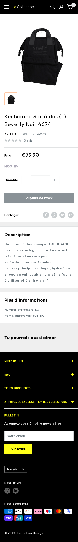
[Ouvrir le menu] (6, 7)
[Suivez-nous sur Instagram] (7, 491)
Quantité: (11, 180)
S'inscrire (18, 449)
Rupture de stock (39, 198)
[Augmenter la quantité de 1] (54, 180)
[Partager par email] (71, 215)
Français (12, 469)
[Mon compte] (61, 7)
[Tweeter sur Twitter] (62, 215)
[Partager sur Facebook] (46, 215)
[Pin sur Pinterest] (54, 215)
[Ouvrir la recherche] (52, 7)
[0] (70, 6)
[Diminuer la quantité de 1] (26, 180)
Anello (10, 134)
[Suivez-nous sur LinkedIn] (16, 491)
